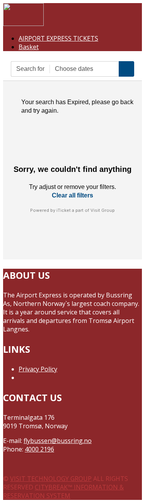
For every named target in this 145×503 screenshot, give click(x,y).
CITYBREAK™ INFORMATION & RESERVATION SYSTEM (63, 491)
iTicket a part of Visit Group (85, 210)
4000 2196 (39, 449)
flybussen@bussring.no (58, 440)
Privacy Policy (38, 369)
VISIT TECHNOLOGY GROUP (51, 478)
